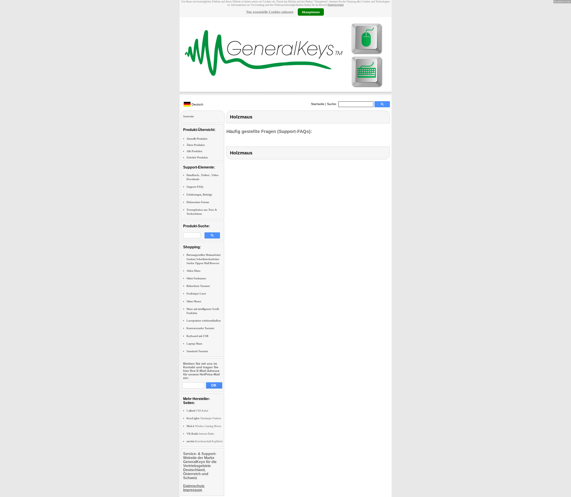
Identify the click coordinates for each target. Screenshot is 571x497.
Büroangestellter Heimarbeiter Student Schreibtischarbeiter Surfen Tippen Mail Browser (203, 259)
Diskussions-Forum (197, 202)
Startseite (317, 104)
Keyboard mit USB (197, 336)
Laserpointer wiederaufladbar (203, 320)
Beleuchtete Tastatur (198, 286)
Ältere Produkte (195, 145)
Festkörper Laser (196, 293)
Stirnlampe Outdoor (203, 418)
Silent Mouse (193, 301)
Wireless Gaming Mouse (203, 426)
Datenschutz (336, 4)
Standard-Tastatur (197, 351)
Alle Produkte (194, 151)
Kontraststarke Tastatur (200, 328)
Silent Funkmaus (196, 278)
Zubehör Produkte (197, 157)
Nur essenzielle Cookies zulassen (269, 12)
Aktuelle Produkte (196, 138)
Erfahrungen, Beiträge (199, 194)
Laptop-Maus (194, 343)
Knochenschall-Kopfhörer (204, 441)
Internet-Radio (200, 433)
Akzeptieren (311, 12)
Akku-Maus (193, 270)
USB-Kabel (197, 410)
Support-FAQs (194, 186)
